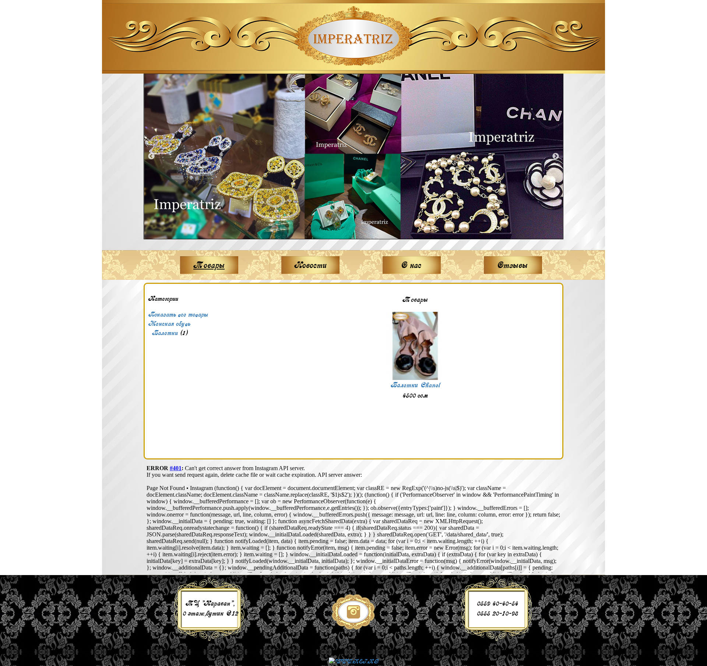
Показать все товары (178, 314)
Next (555, 156)
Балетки (165, 333)
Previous (151, 156)
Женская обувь (169, 324)
